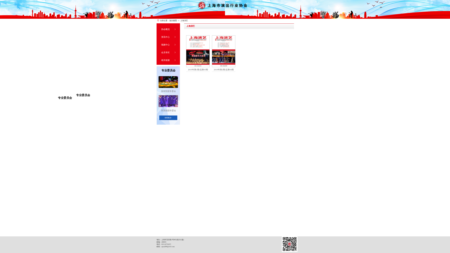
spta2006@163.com (168, 246)
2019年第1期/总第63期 (198, 70)
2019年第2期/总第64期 (224, 70)
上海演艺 (184, 21)
